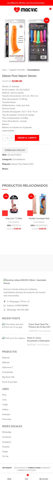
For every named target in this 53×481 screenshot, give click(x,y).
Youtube (5, 447)
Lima (4, 400)
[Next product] (49, 70)
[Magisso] (39, 263)
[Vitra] (13, 263)
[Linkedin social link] (20, 169)
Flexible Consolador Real (39, 219)
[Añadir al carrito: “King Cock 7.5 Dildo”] (5, 213)
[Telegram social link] (23, 169)
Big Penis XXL (8, 377)
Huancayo (6, 419)
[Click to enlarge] (7, 60)
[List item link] (26, 309)
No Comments (45, 331)
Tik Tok (5, 456)
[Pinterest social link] (17, 169)
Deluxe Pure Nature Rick (22, 164)
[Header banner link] (26, 3)
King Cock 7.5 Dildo (14, 219)
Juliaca (5, 409)
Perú (4, 395)
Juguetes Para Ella (17, 70)
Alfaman (5, 362)
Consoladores (33, 70)
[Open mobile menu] (3, 10)
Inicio (4, 70)
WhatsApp (6, 432)
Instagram (6, 442)
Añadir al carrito (27, 138)
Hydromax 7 (7, 367)
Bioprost (5, 357)
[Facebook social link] (10, 169)
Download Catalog (15, 150)
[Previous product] (43, 70)
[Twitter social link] (14, 169)
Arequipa (6, 414)
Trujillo (5, 404)
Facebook (6, 437)
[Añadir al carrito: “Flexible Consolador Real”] (30, 213)
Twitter (5, 451)
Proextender (7, 372)
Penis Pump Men (9, 382)
